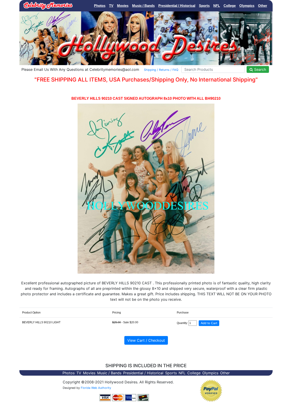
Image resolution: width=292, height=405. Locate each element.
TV (111, 6)
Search (259, 69)
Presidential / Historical (176, 6)
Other (262, 6)
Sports (204, 6)
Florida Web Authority (96, 388)
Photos (99, 6)
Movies (122, 6)
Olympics (246, 6)
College (230, 6)
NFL (216, 6)
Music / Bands (143, 6)
